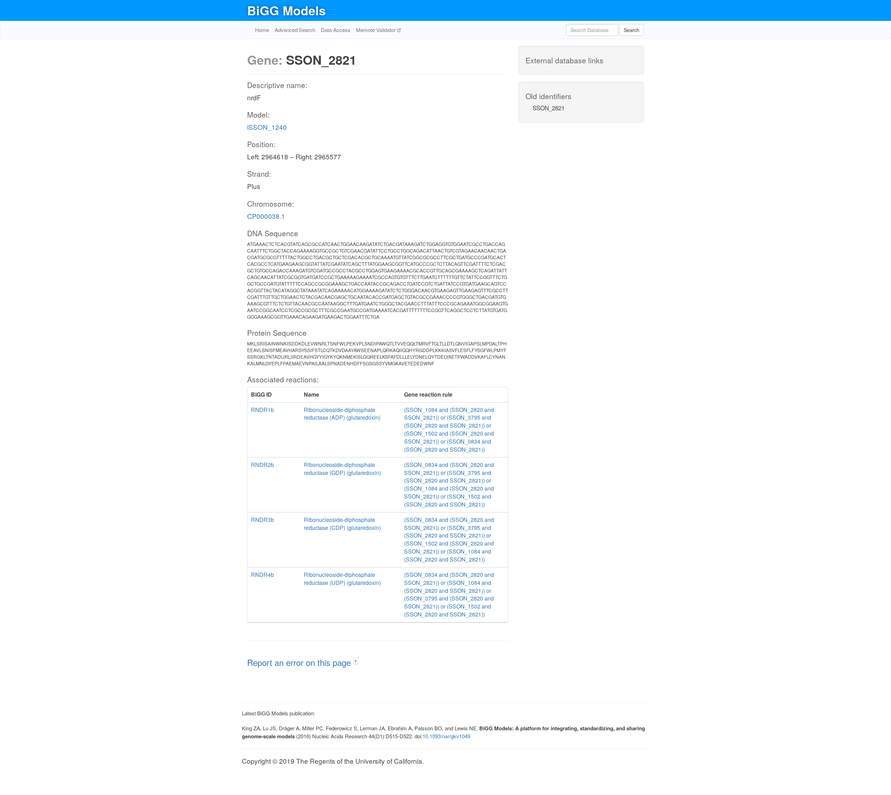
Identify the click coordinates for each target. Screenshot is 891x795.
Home (262, 29)
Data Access (335, 29)
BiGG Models (286, 10)
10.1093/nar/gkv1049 (446, 736)
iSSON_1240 (267, 127)
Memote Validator (376, 29)
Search (631, 29)
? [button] (355, 661)
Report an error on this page (300, 662)
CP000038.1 (266, 216)
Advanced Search (295, 29)
